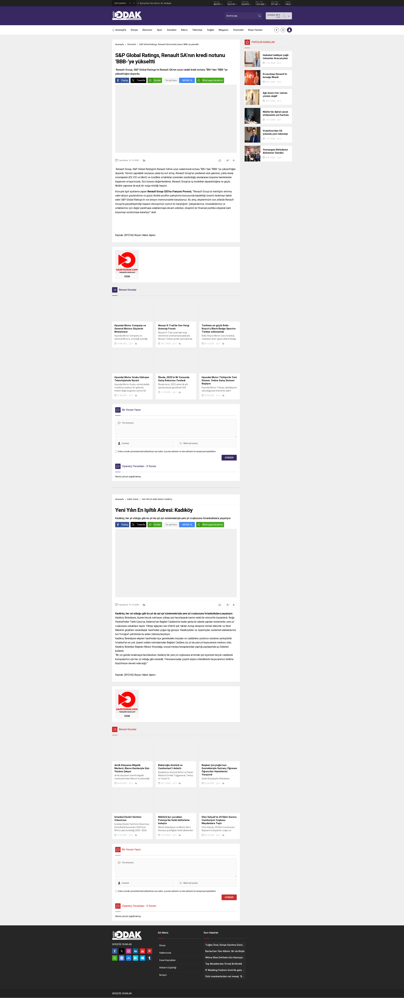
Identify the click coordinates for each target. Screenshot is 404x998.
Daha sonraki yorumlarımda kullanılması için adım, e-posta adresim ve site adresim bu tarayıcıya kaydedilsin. (167, 451)
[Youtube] (142, 951)
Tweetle (141, 80)
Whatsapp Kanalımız (212, 80)
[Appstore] (128, 958)
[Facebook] (114, 951)
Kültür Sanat (132, 499)
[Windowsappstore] (142, 958)
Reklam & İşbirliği (167, 967)
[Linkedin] (135, 951)
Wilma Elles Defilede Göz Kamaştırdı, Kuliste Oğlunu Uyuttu (166, 3)
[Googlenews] (121, 958)
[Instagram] (128, 951)
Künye (162, 945)
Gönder (157, 80)
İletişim (163, 975)
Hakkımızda (165, 953)
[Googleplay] (135, 958)
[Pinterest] (149, 951)
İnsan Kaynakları (167, 960)
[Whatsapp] (114, 958)
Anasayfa (119, 44)
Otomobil (131, 44)
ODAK (127, 276)
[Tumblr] (149, 958)
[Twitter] (121, 951)
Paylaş (124, 80)
